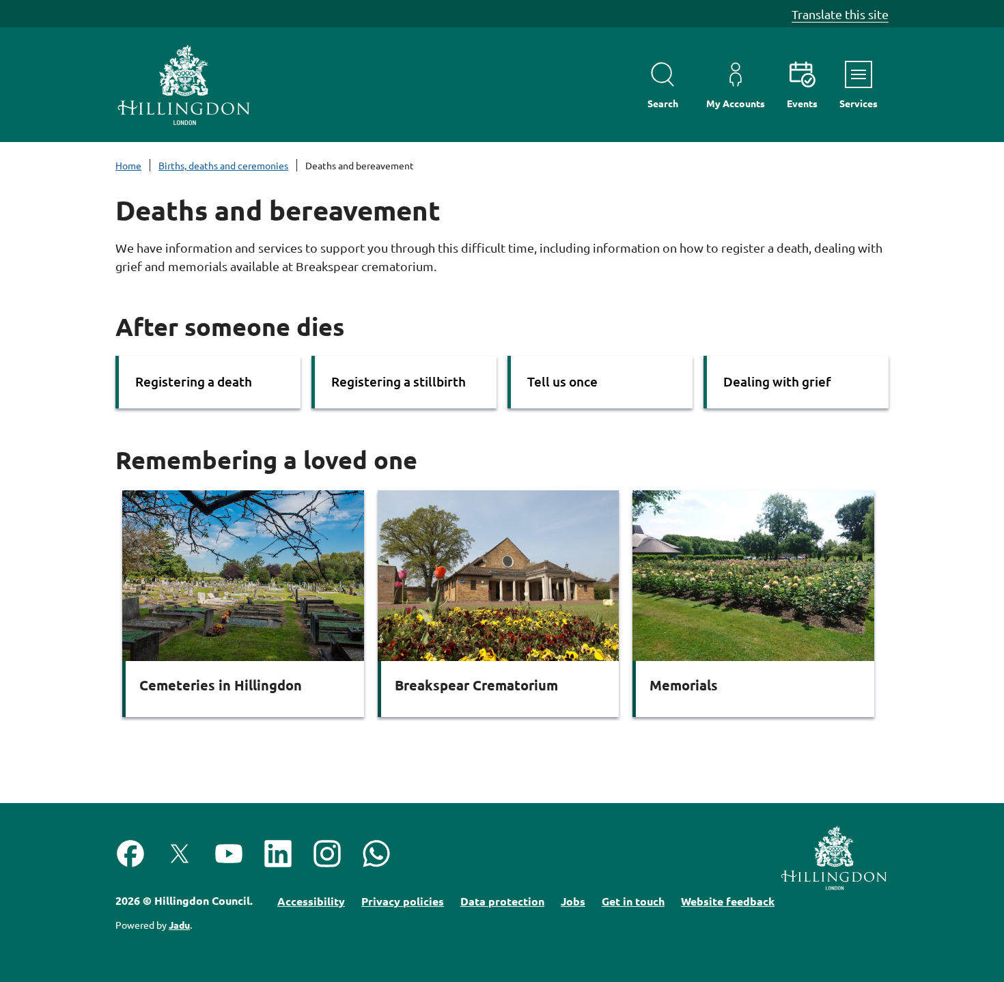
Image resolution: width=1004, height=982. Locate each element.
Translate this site (840, 14)
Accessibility (311, 901)
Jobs (573, 901)
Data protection (502, 901)
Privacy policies (402, 901)
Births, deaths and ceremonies (223, 165)
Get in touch (633, 901)
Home (128, 165)
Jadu (179, 924)
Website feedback (728, 901)
